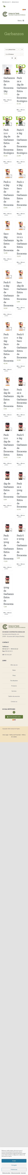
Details (10, 100)
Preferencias (14, 1169)
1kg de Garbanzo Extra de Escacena (9, 490)
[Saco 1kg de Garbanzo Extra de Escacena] (7, 381)
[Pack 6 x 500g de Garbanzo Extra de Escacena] (21, 527)
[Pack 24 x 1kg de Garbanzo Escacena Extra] (21, 381)
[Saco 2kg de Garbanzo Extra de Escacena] (21, 274)
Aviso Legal (5, 735)
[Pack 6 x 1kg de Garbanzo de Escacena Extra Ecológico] (21, 122)
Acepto (14, 1160)
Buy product (6, 100)
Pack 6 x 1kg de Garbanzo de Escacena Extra (22, 444)
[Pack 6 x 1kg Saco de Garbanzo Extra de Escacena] (21, 326)
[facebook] (14, 712)
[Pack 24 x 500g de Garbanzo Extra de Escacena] (21, 475)
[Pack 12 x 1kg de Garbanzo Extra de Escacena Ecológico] (7, 122)
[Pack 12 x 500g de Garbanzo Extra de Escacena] (7, 527)
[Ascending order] (22, 49)
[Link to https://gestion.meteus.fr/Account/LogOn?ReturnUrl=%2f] (4, 6)
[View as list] (15, 58)
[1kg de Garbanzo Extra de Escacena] (7, 475)
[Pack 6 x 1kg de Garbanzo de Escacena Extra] (21, 427)
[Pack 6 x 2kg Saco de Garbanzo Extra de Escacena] (7, 274)
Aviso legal (23, 1173)
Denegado (14, 1165)
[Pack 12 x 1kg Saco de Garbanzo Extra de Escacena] (7, 326)
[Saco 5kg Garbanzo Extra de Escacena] (7, 225)
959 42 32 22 (15, 2)
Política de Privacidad (15, 735)
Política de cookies (6, 1173)
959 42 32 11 (7, 2)
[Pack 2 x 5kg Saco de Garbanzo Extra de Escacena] (21, 174)
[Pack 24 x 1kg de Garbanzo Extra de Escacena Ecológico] (21, 70)
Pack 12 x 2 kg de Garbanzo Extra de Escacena (22, 243)
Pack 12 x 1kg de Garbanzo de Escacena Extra (9, 444)
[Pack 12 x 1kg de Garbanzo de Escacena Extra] (7, 427)
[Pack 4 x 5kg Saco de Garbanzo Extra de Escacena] (7, 174)
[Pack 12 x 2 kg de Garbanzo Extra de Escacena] (21, 225)
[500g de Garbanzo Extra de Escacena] (7, 579)
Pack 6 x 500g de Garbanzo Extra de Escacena (22, 545)
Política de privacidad (15, 1173)
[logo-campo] (14, 12)
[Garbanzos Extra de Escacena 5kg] (7, 70)
